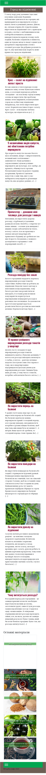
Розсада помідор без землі (22, 275)
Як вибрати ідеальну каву (20, 644)
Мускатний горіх (20, 698)
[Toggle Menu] (6, 3)
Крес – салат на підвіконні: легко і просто (22, 81)
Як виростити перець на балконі (20, 407)
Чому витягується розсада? (23, 595)
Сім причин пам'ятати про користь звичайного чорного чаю (20, 744)
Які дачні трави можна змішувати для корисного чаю (20, 722)
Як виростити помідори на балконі (22, 465)
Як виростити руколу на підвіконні (20, 528)
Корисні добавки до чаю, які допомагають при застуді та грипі (20, 676)
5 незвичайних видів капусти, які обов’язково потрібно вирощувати (23, 146)
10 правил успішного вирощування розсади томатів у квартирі (24, 342)
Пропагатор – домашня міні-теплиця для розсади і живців (24, 213)
